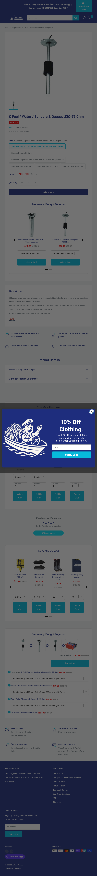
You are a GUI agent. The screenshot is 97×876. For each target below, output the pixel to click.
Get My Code (71, 454)
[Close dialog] (92, 412)
